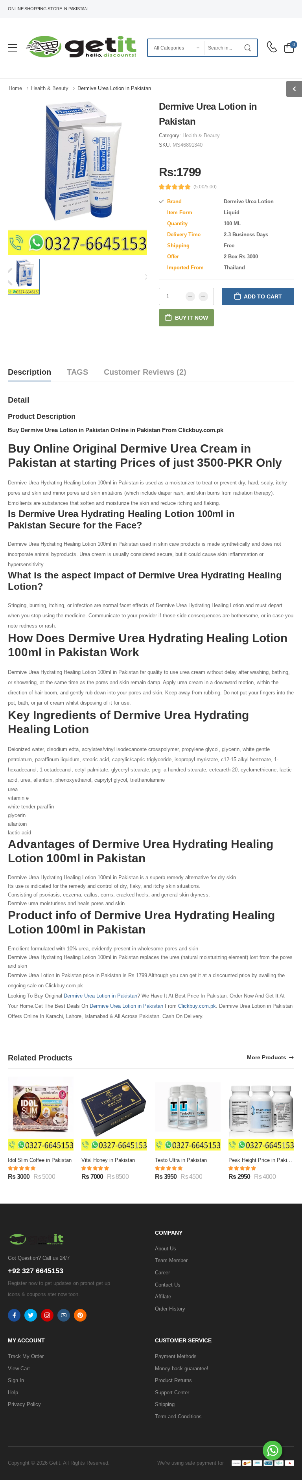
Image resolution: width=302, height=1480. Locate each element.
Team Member (171, 1260)
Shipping (165, 1404)
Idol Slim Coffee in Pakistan (40, 1160)
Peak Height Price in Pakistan (262, 1160)
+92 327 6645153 (35, 1270)
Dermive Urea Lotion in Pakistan (100, 996)
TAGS (77, 372)
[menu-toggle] (12, 48)
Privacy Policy (24, 1404)
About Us (165, 1249)
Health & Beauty (201, 135)
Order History (170, 1309)
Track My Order (26, 1356)
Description (29, 372)
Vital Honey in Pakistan (108, 1160)
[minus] (190, 296)
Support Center (172, 1392)
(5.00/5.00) (205, 186)
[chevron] (294, 89)
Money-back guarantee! (181, 1368)
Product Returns (173, 1380)
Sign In (16, 1380)
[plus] (203, 296)
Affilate (163, 1297)
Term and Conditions (178, 1416)
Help (13, 1392)
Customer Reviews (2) (145, 372)
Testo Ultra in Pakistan (181, 1160)
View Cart (19, 1368)
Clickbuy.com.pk (197, 1006)
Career (162, 1273)
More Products (266, 1057)
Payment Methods (176, 1356)
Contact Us (167, 1285)
